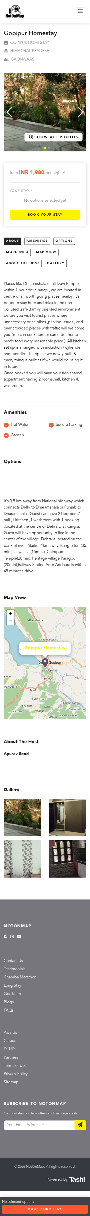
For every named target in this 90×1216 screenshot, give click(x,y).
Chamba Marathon (20, 977)
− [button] (10, 621)
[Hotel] (45, 663)
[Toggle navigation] (80, 11)
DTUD (9, 1049)
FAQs (9, 1011)
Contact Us (13, 961)
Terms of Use (15, 1066)
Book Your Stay (45, 214)
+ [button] (10, 613)
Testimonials (15, 969)
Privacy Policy (16, 1074)
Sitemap (11, 1082)
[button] (45, 148)
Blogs (9, 1002)
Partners (11, 1058)
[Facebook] (5, 937)
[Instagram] (12, 937)
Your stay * (21, 190)
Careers (10, 1041)
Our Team (12, 994)
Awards (10, 1033)
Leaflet (81, 717)
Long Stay (12, 986)
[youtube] (19, 937)
